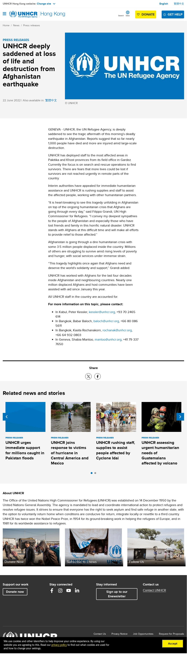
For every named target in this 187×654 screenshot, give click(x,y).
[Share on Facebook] (97, 376)
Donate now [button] (15, 591)
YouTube (68, 590)
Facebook (51, 590)
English (163, 3)
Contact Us (100, 634)
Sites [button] (128, 15)
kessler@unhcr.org (102, 312)
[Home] (21, 14)
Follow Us (136, 561)
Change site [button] (44, 3)
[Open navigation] (4, 14)
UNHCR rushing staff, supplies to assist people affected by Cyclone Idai (115, 450)
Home (6, 25)
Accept (172, 643)
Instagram (60, 590)
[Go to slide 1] (92, 474)
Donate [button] (148, 14)
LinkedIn (77, 590)
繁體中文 (179, 3)
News (16, 25)
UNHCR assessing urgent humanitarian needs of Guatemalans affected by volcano (160, 453)
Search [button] (121, 15)
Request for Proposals (171, 634)
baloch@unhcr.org (106, 321)
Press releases (31, 25)
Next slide (180, 417)
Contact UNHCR (154, 590)
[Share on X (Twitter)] (88, 376)
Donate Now (14, 561)
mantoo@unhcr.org (108, 339)
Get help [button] (175, 14)
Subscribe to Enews (82, 561)
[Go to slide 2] (96, 474)
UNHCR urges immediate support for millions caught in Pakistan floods (24, 450)
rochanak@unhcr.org (117, 330)
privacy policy (59, 645)
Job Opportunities (143, 634)
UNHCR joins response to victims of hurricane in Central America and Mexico (69, 453)
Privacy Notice (119, 634)
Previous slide (6, 417)
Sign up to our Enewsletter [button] (116, 594)
